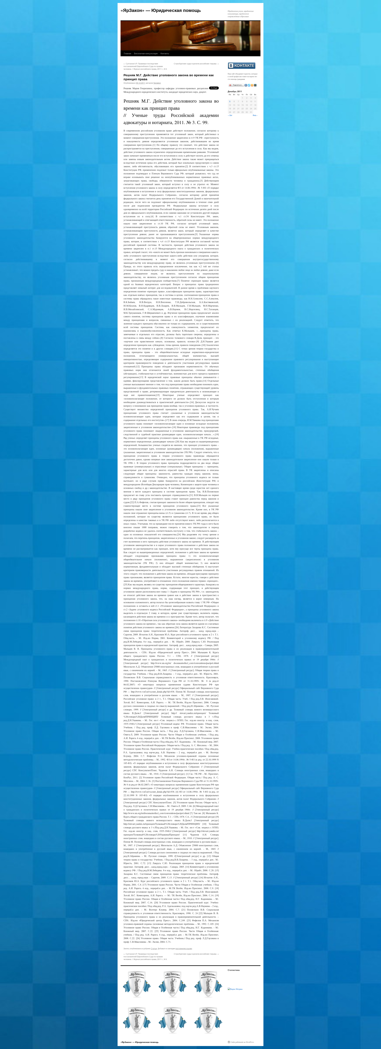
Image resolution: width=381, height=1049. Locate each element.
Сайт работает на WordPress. (242, 1042)
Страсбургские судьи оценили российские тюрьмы (196, 63)
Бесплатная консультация (146, 53)
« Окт (230, 115)
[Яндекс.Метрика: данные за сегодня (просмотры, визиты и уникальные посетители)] (235, 989)
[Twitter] (249, 85)
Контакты (165, 53)
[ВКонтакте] (246, 85)
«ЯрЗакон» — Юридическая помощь (161, 10)
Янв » (255, 115)
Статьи (154, 948)
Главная (127, 53)
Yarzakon (157, 83)
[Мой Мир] (255, 85)
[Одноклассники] (252, 85)
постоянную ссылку (183, 948)
